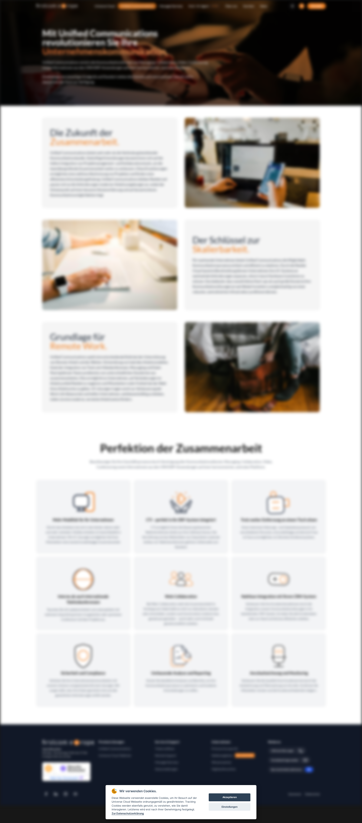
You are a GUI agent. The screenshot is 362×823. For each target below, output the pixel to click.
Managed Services (166, 762)
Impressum (294, 794)
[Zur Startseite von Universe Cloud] (56, 6)
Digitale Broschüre (224, 769)
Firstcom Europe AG (225, 748)
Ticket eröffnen (165, 748)
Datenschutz (312, 794)
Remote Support (165, 755)
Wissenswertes (221, 762)
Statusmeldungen (166, 769)
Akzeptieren (229, 797)
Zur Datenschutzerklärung (128, 813)
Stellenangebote (232, 755)
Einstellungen (230, 806)
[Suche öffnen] (301, 6)
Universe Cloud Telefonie (115, 755)
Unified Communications (115, 748)
